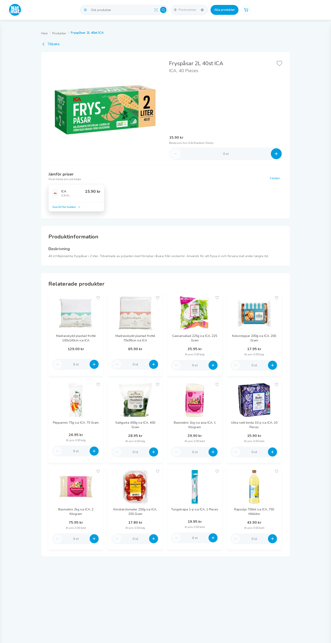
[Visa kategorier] (85, 9)
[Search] (163, 10)
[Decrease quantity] (175, 153)
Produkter (59, 33)
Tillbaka (53, 44)
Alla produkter (224, 10)
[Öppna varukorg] (246, 10)
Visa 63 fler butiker (64, 207)
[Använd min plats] (202, 10)
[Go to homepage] (15, 10)
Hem (44, 33)
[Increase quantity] (276, 153)
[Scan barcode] (156, 10)
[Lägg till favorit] (279, 63)
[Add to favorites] (98, 298)
